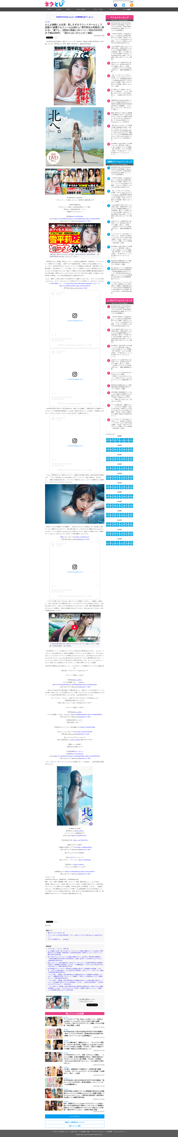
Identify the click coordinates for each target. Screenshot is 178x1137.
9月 (117, 450)
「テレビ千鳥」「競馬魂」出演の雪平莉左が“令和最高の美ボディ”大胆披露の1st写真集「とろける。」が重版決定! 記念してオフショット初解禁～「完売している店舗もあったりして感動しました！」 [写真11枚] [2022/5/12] (75, 976)
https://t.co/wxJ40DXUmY (61, 218)
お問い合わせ (74, 1131)
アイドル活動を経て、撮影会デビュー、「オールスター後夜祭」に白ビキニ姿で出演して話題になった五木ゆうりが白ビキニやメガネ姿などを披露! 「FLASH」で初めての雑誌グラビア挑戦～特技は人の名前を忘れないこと (121, 410)
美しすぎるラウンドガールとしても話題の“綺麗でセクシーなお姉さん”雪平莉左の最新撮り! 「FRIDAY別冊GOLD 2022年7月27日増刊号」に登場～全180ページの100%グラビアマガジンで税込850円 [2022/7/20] (75, 958)
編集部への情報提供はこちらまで (74, 1122)
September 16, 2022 (84, 849)
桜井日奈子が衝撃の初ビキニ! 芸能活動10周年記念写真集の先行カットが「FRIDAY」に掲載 (121, 262)
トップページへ (74, 1116)
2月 (113, 439)
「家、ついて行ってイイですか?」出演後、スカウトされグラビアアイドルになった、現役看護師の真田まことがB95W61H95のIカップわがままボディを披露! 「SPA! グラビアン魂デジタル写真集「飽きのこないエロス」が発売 (121, 80)
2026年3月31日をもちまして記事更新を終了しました (74, 17)
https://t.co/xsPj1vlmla (76, 216)
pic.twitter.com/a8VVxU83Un (91, 218)
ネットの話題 (126, 9)
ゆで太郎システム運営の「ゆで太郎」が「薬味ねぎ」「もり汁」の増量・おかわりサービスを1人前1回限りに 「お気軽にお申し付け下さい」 (121, 93)
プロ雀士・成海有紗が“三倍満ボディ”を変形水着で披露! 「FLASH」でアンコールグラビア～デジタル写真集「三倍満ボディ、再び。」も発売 (84, 1071)
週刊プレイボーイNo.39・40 (56, 933)
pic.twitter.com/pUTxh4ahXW (83, 731)
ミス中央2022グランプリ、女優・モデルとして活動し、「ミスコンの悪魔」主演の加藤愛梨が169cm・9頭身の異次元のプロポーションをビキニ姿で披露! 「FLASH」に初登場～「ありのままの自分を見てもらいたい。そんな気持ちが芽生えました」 (84, 1059)
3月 (117, 439)
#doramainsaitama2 (73, 283)
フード (49, 9)
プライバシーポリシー (98, 1131)
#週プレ (62, 537)
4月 (122, 448)
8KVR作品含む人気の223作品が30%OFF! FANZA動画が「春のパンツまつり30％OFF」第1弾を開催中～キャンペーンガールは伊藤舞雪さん (84, 1082)
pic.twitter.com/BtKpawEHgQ (83, 847)
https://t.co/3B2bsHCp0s (78, 714)
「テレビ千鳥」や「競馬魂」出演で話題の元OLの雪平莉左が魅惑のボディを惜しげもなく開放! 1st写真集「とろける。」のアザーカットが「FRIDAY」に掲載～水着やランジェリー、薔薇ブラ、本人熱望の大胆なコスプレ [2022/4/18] (75, 988)
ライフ (68, 9)
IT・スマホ (113, 9)
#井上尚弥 (54, 283)
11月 (126, 450)
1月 (108, 439)
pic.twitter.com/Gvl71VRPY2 (82, 286)
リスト (55, 37)
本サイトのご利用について (61, 1131)
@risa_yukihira (77, 680)
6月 (131, 448)
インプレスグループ (120, 1131)
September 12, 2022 (84, 221)
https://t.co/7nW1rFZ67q (80, 840)
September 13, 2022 (83, 539)
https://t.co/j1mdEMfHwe (76, 218)
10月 (122, 450)
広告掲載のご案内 (85, 1131)
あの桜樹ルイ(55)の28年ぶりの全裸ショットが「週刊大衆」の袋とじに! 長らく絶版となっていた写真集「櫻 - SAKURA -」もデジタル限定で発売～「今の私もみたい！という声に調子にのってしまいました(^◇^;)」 (121, 149)
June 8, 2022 (83, 288)
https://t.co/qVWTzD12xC (79, 835)
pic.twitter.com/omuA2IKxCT (86, 871)
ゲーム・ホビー (81, 9)
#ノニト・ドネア (62, 283)
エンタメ (58, 9)
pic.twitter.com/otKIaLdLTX (81, 537)
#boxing (81, 283)
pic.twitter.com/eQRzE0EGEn (93, 714)
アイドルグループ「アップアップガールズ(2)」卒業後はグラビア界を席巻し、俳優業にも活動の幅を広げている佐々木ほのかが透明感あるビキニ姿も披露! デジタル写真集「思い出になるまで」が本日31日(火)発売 (121, 288)
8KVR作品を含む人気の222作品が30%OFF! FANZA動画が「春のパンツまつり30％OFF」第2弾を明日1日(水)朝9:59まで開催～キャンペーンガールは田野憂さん (83, 1033)
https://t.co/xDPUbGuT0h (66, 286)
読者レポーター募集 (75, 1126)
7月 (108, 450)
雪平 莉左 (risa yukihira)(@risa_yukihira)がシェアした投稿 (75, 345)
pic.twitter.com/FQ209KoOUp (91, 756)
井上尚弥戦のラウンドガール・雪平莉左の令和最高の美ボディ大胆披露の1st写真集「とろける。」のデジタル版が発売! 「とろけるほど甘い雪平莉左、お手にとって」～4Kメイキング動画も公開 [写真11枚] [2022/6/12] (75, 970)
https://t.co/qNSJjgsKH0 (73, 684)
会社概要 (109, 1131)
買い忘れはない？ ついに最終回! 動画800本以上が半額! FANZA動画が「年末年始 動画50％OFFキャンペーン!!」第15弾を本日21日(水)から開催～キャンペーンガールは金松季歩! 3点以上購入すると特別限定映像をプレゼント (121, 273)
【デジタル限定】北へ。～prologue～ (59, 939)
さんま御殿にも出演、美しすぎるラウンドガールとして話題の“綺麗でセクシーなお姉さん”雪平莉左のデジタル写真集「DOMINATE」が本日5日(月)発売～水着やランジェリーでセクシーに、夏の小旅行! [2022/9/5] (75, 952)
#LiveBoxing (86, 283)
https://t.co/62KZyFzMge (88, 727)
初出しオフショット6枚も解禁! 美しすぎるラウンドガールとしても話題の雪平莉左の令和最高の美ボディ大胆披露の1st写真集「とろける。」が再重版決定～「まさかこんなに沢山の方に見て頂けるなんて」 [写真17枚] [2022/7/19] (75, 964)
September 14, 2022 (84, 717)
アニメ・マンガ (98, 9)
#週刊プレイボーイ (77, 751)
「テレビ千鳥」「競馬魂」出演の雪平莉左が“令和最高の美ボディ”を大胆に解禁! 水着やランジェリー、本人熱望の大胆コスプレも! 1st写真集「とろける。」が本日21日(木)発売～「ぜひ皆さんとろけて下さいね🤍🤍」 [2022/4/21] (75, 982)
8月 (113, 450)
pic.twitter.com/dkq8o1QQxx (88, 684)
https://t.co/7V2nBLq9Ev (60, 684)
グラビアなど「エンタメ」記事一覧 (58, 948)
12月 (131, 450)
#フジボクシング (95, 283)
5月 (126, 448)
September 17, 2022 (84, 687)
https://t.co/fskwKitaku (84, 860)
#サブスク (73, 857)
